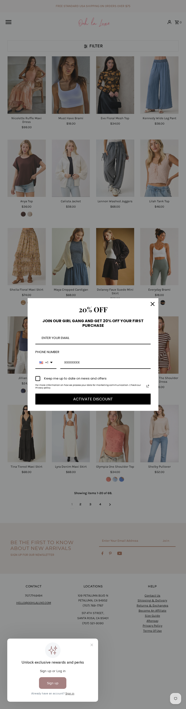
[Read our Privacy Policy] (148, 386)
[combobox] (45, 363)
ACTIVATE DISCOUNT (93, 399)
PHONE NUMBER (47, 352)
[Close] (152, 304)
